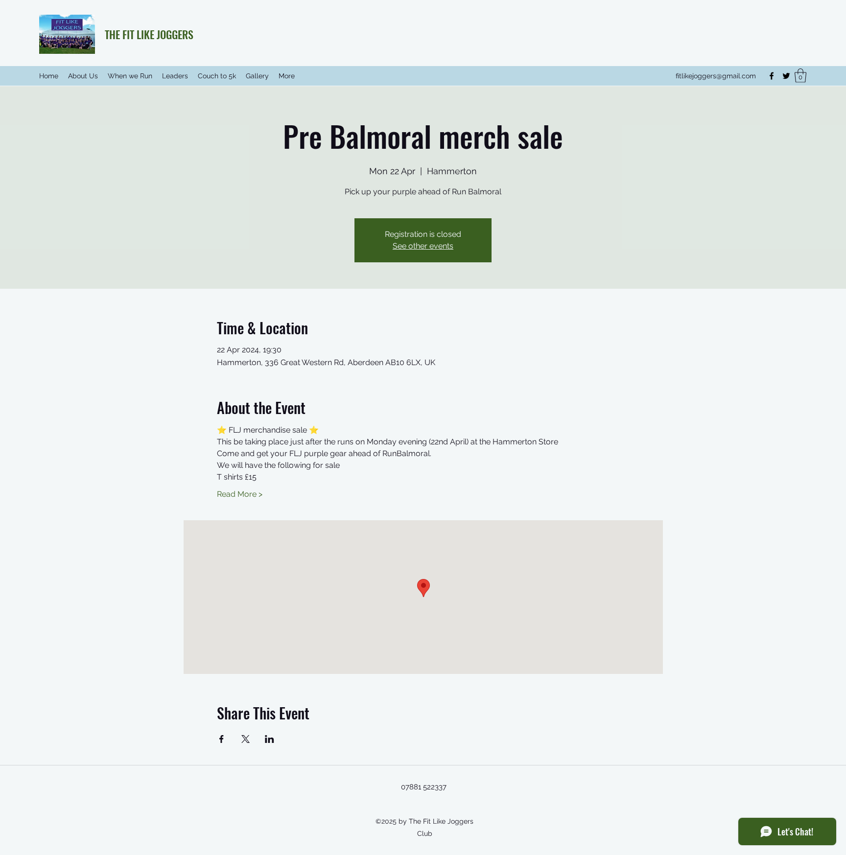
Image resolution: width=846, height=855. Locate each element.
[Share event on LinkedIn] (269, 739)
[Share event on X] (245, 739)
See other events (423, 246)
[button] (800, 76)
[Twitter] (786, 76)
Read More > (239, 494)
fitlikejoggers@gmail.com (716, 76)
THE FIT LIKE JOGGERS (149, 34)
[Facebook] (771, 76)
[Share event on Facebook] (221, 739)
